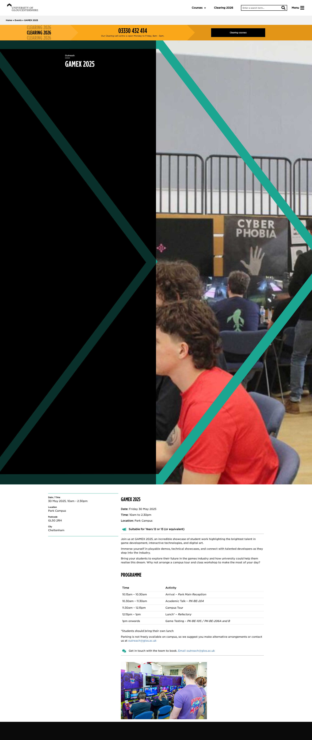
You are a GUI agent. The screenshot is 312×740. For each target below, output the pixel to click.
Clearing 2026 (223, 7)
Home (9, 20)
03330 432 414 (132, 30)
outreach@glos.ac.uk (142, 640)
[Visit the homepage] (22, 7)
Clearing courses (238, 32)
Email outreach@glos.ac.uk (196, 650)
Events (18, 20)
